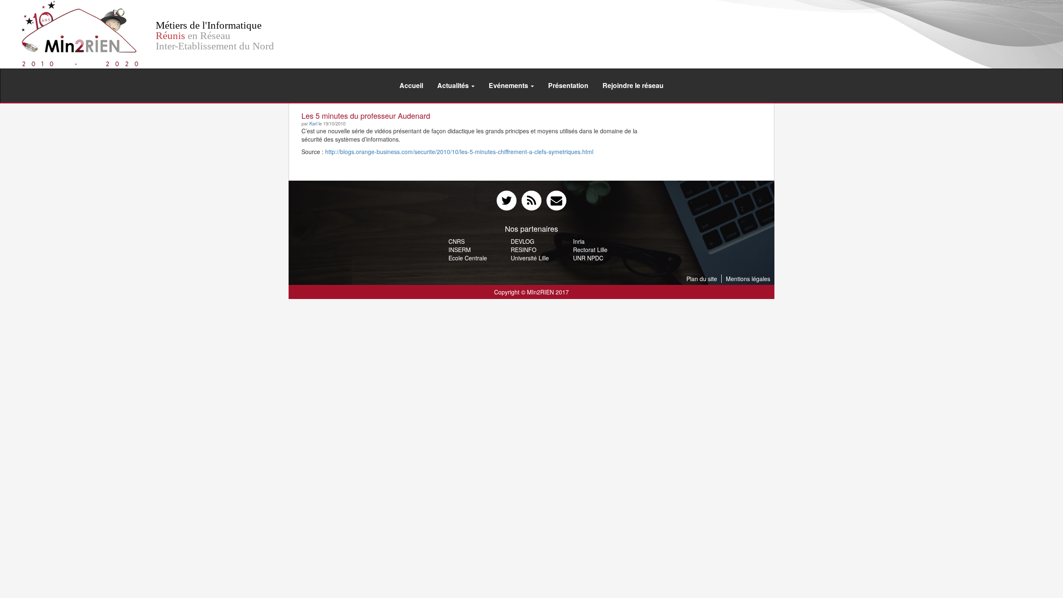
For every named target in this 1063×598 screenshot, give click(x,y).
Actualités (453, 85)
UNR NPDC (588, 258)
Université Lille (530, 258)
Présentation (568, 85)
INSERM (459, 249)
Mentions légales (748, 278)
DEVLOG (522, 241)
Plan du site (701, 278)
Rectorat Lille (590, 249)
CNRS (456, 241)
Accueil (411, 85)
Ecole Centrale (467, 258)
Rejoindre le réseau (633, 85)
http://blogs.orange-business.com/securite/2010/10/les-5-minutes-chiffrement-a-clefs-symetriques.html (459, 151)
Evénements (509, 85)
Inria (579, 241)
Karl (313, 123)
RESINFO (523, 249)
